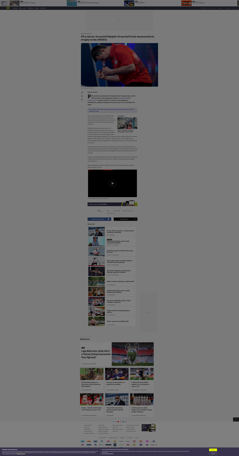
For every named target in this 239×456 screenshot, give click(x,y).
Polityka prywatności (21, 453)
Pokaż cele (213, 453)
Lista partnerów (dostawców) (107, 453)
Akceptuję (213, 449)
